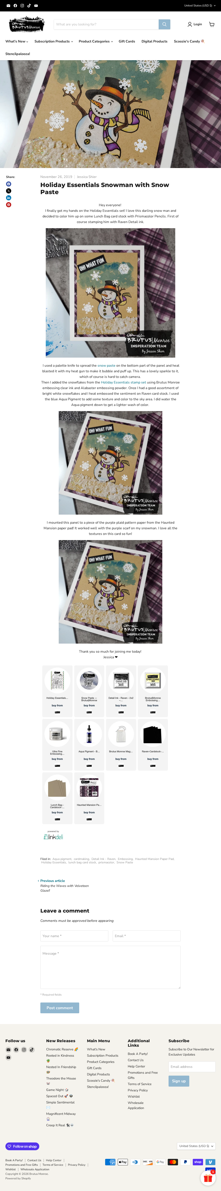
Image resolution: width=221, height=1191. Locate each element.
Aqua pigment (61, 859)
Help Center (136, 1066)
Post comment (60, 1007)
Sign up (179, 1081)
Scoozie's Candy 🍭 (189, 41)
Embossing (125, 859)
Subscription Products (53, 41)
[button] (196, 24)
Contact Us (136, 1060)
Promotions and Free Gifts (21, 1165)
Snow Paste (125, 862)
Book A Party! (138, 1054)
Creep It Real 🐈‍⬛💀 (60, 1125)
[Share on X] (8, 190)
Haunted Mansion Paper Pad (154, 859)
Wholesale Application (35, 1169)
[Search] (164, 24)
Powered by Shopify (18, 1178)
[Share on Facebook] (8, 184)
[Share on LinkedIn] (8, 197)
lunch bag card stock (82, 862)
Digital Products (154, 41)
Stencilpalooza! (17, 54)
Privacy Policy (138, 1090)
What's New (15, 41)
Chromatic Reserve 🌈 (62, 1049)
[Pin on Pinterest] (8, 204)
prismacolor (106, 862)
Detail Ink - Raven (103, 859)
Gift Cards (127, 41)
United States (198, 6)
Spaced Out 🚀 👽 (59, 1096)
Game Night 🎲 (57, 1090)
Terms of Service (140, 1084)
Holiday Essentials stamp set (123, 382)
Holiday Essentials (53, 862)
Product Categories (94, 41)
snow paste (107, 365)
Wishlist (134, 1096)
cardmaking (81, 859)
